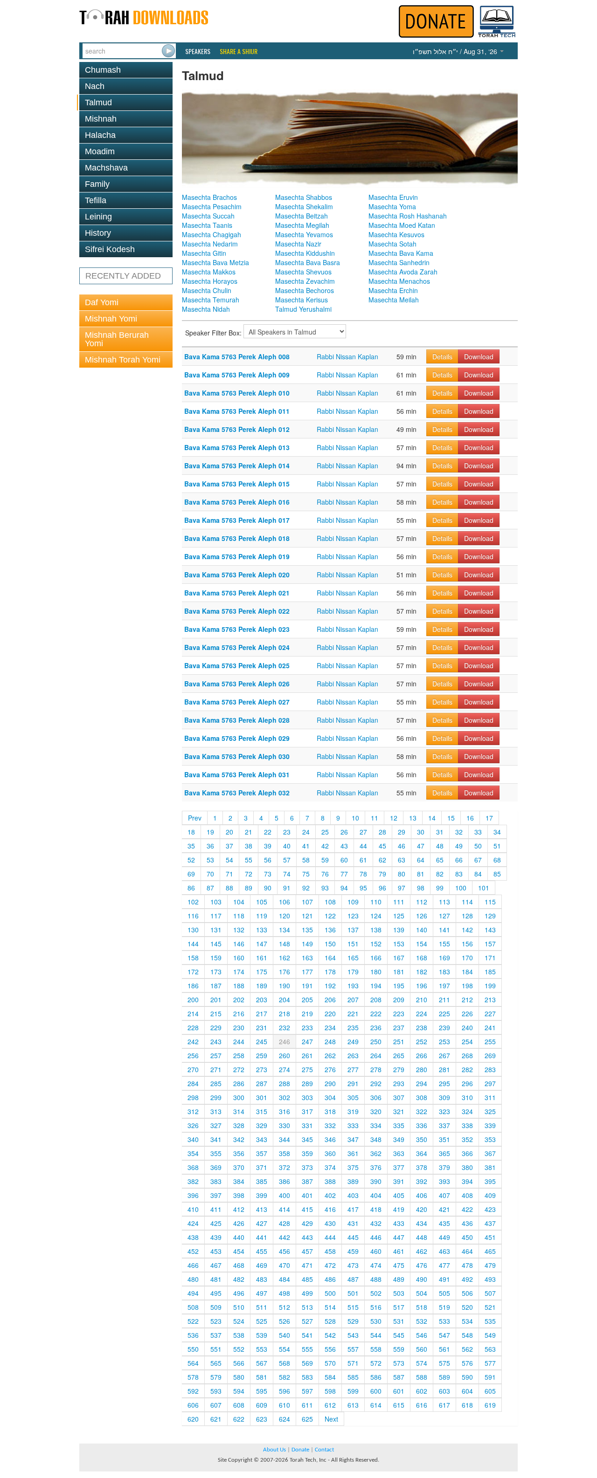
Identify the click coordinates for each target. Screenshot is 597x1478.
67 (478, 859)
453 (216, 1251)
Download (478, 356)
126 (421, 915)
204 (284, 999)
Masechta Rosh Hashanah (407, 215)
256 (193, 1055)
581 (261, 1377)
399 (261, 1195)
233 (307, 1027)
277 (353, 1069)
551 (216, 1349)
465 (490, 1251)
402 (330, 1195)
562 (467, 1349)
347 (353, 1139)
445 (353, 1237)
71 (229, 873)
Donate (300, 1450)
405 (398, 1195)
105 (261, 901)
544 (376, 1335)
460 (376, 1251)
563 (490, 1349)
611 (307, 1405)
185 (490, 971)
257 (216, 1055)
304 (330, 1097)
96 (382, 887)
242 (193, 1041)
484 (284, 1279)
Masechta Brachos (209, 197)
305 (353, 1097)
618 (467, 1405)
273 (261, 1069)
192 (330, 985)
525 (261, 1321)
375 (353, 1167)
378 (421, 1167)
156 (467, 943)
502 (376, 1293)
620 (193, 1418)
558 (376, 1349)
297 (490, 1083)
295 (444, 1083)
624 (284, 1418)
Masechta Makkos (209, 271)
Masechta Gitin (204, 253)
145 (216, 943)
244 (238, 1041)
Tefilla (95, 200)
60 (344, 859)
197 (444, 985)
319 (353, 1111)
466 (193, 1265)
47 (420, 845)
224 (421, 1013)
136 (330, 929)
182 (421, 971)
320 (376, 1111)
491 (444, 1279)
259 (261, 1055)
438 (193, 1237)
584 (330, 1377)
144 (193, 943)
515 (353, 1307)
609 (261, 1405)
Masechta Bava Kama (400, 253)
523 (216, 1321)
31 (440, 831)
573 (398, 1363)
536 (193, 1335)
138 (376, 929)
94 (344, 887)
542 (330, 1335)
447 (398, 1237)
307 (398, 1097)
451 (490, 1237)
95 (363, 887)
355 (216, 1153)
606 (193, 1405)
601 (398, 1391)
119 (261, 915)
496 (238, 1293)
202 (238, 999)
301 (261, 1097)
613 (353, 1405)
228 (193, 1027)
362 (376, 1153)
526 (284, 1321)
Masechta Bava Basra (307, 262)
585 (353, 1377)
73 (267, 873)
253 (444, 1041)
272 (238, 1069)
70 (210, 873)
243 (216, 1041)
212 (467, 999)
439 (216, 1237)
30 (420, 831)
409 (490, 1195)
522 (193, 1321)
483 (261, 1279)
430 (330, 1223)
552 (238, 1349)
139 (398, 929)
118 (238, 915)
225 (444, 1013)
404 (376, 1195)
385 (261, 1181)
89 (248, 887)
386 (284, 1181)
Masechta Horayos (209, 281)
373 (307, 1167)
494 (193, 1293)
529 (353, 1321)
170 (467, 957)
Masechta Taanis (207, 225)
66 (459, 859)
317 (307, 1111)
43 (344, 845)
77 (344, 873)
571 (353, 1363)
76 (325, 873)
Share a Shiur (238, 51)
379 (444, 1167)
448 (421, 1237)
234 (330, 1027)
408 (467, 1195)
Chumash (103, 70)
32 (459, 831)
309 (444, 1097)
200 (193, 999)
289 (307, 1083)
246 (284, 1041)
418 (376, 1209)
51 (497, 845)
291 (353, 1083)
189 (261, 985)
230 (238, 1027)
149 (307, 943)
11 (374, 817)
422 (467, 1209)
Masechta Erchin (393, 290)
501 (353, 1293)
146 (238, 943)
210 (421, 999)
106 (284, 901)
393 (444, 1181)
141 (444, 929)
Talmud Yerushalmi (303, 309)
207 (353, 999)
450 (467, 1237)
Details (442, 356)
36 (210, 845)
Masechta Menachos (399, 281)
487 (353, 1279)
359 (307, 1153)
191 (307, 985)
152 (376, 943)
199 (490, 985)
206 (330, 999)
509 (216, 1307)
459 (353, 1251)
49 (459, 845)
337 (444, 1125)
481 (216, 1279)
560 (421, 1349)
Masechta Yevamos (304, 234)
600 (376, 1391)
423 (490, 1209)
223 (398, 1013)
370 (238, 1167)
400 (284, 1195)
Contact (324, 1450)
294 (421, 1083)
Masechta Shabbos (303, 197)
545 (398, 1335)
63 (401, 859)
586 (376, 1377)
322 (421, 1111)
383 (216, 1181)
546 (421, 1335)
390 (376, 1181)
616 (421, 1405)
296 (467, 1083)
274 (284, 1069)
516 (376, 1307)
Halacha (100, 135)
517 (398, 1307)
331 (307, 1125)
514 (330, 1307)
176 (284, 971)
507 (490, 1293)
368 (193, 1167)
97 (401, 887)
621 (216, 1418)
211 (444, 999)
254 (467, 1041)
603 (444, 1391)
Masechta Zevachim (305, 281)
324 (467, 1111)
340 (193, 1139)
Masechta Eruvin (393, 197)
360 (330, 1153)
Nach (94, 86)
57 (287, 859)
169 (444, 957)
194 (376, 985)
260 (284, 1055)
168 (421, 957)
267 (444, 1055)
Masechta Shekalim (304, 206)
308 (421, 1097)
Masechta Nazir (298, 243)
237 (398, 1027)
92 (306, 887)
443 (307, 1237)
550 (193, 1349)
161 (261, 957)
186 (193, 985)
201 (216, 999)
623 (261, 1418)
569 (307, 1363)
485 (307, 1279)
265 (398, 1055)
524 (238, 1321)
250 (376, 1041)
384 (238, 1181)
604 (467, 1391)
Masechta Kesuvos (396, 234)
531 (398, 1321)
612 (330, 1405)
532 (421, 1321)
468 (238, 1265)
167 (398, 957)
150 (330, 943)
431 (353, 1223)
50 (478, 845)
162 (284, 957)
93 (325, 887)
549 (490, 1335)
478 (467, 1265)
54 (229, 859)
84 (478, 873)
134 (284, 929)
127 (444, 915)
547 (444, 1335)
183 (444, 971)
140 (421, 929)
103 (216, 901)
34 (497, 831)
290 (330, 1083)
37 (229, 845)
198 (467, 985)
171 (490, 957)
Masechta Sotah (392, 243)
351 (444, 1139)
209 (398, 999)
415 (307, 1209)
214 (193, 1013)
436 (467, 1223)
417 (353, 1209)
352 (467, 1139)
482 (238, 1279)
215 (216, 1013)
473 (353, 1265)
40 (287, 845)
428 (284, 1223)
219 (307, 1013)
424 (193, 1223)
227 (490, 1013)
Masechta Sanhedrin (399, 262)
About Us (274, 1450)
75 (306, 873)
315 (261, 1111)
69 (191, 873)
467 (216, 1265)
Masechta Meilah (393, 299)
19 (210, 831)
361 (353, 1153)
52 (191, 859)
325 (490, 1111)
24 (306, 831)
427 (261, 1223)
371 (261, 1167)
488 (376, 1279)
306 (376, 1097)
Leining (98, 216)
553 (261, 1349)
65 (440, 859)
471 (307, 1265)
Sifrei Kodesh (110, 249)
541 (307, 1335)
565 (216, 1363)
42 (325, 845)
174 (238, 971)
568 (284, 1363)
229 (216, 1027)
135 (307, 929)
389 (353, 1181)
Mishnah (101, 118)
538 (238, 1335)
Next (331, 1418)
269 (490, 1055)
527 (307, 1321)
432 (376, 1223)
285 (216, 1083)
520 (467, 1307)
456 (284, 1251)
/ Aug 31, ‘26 (456, 51)
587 (398, 1377)
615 (398, 1405)
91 (287, 887)
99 (440, 887)
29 (401, 831)
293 (398, 1083)
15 (451, 817)
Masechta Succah (208, 215)
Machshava (106, 167)
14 (432, 817)
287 (261, 1083)
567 (261, 1363)
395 (490, 1181)
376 (376, 1167)
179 (353, 971)
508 (193, 1307)
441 (261, 1237)
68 (497, 859)
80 (401, 873)
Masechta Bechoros (304, 290)
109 (353, 901)
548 (467, 1335)
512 (284, 1307)
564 (193, 1363)
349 (398, 1139)
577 (490, 1363)
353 (490, 1139)
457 (307, 1251)
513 (307, 1307)
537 (216, 1335)
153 (398, 943)
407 (444, 1195)
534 (467, 1321)
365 (444, 1153)
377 (398, 1167)
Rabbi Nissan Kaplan (347, 356)
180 (376, 971)
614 (376, 1405)
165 (353, 957)
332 (330, 1125)
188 (238, 985)
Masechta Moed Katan (401, 225)
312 (193, 1111)
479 (490, 1265)
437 (490, 1223)
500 (330, 1293)
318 (330, 1111)
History (98, 233)
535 (490, 1321)
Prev (194, 817)
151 (353, 943)
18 (191, 831)
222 (376, 1013)
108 (330, 901)
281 (444, 1069)
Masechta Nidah (206, 309)
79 (382, 873)
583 (307, 1377)
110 (376, 901)
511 (261, 1307)
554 (284, 1349)
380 (467, 1167)
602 (421, 1391)
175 (261, 971)
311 (490, 1097)
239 (444, 1027)
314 (238, 1111)
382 (193, 1181)
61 (363, 859)
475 (398, 1265)
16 (470, 817)
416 (330, 1209)
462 (421, 1251)
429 (307, 1223)
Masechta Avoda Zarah (402, 271)
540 (284, 1335)
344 (284, 1139)
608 (238, 1405)
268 (467, 1055)
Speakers (197, 51)
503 (398, 1293)
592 (193, 1391)
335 (398, 1125)
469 (261, 1265)
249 (353, 1041)
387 (307, 1181)
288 (284, 1083)
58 (306, 859)
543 (353, 1335)
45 (382, 845)
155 (444, 943)
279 (398, 1069)
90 (267, 887)
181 (398, 971)
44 (363, 845)
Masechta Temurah (210, 299)
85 (497, 873)
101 (483, 887)
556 (330, 1349)
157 (490, 943)
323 (444, 1111)
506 (467, 1293)
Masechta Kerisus (301, 299)
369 (216, 1167)
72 (248, 873)
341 (216, 1139)
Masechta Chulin (206, 290)
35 (191, 845)
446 (376, 1237)
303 (307, 1097)
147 (261, 943)
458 (330, 1251)
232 (284, 1027)
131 (216, 929)
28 (382, 831)
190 (284, 985)
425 (216, 1223)
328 (238, 1125)
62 (382, 859)
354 (193, 1153)
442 (284, 1237)
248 (330, 1041)
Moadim (100, 151)
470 (284, 1265)
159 (216, 957)
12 (393, 817)
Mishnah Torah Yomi (122, 359)
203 (261, 999)
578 (193, 1377)
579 (216, 1377)
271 (216, 1069)
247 (307, 1041)
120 (284, 915)
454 (238, 1251)
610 (284, 1405)
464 (467, 1251)
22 (267, 831)
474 (376, 1265)
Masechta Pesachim (212, 206)
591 (490, 1377)
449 (444, 1237)
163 (307, 957)
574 (421, 1363)
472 (330, 1265)
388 (330, 1181)
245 (261, 1041)
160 (238, 957)
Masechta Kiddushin (305, 253)
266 (421, 1055)
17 (489, 817)
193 (353, 985)
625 (307, 1418)
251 (398, 1041)
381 (490, 1167)
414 (284, 1209)
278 (376, 1069)
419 (398, 1209)
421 (444, 1209)
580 (238, 1377)
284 (193, 1083)
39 (267, 845)
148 (284, 943)
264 (376, 1055)
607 (216, 1405)
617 (444, 1405)
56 (267, 859)
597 (307, 1391)
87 (210, 887)
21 (248, 831)
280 (421, 1069)
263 (353, 1055)
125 (398, 915)
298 (193, 1097)
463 (444, 1251)
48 (440, 845)
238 (421, 1027)
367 (490, 1153)
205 (307, 999)
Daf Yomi (101, 302)
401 (307, 1195)
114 (467, 901)
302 (284, 1097)
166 (376, 957)
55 (248, 859)
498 (284, 1293)
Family (97, 184)
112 (421, 901)
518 (421, 1307)
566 (238, 1363)
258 (238, 1055)
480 (193, 1279)
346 (330, 1139)
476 (421, 1265)
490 (421, 1279)
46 (401, 845)
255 (490, 1041)
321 (398, 1111)
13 (413, 817)
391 (398, 1181)
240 (467, 1027)
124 (376, 915)
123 (353, 915)
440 (238, 1237)
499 (307, 1293)
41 (306, 845)
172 (193, 971)
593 (216, 1391)
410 (193, 1209)
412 (238, 1209)
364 (421, 1153)
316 (284, 1111)
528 (330, 1321)
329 (261, 1125)
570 (330, 1363)
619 (490, 1405)
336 (421, 1125)
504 (421, 1293)
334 (376, 1125)
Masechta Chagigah (211, 234)
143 (490, 929)
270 (193, 1069)
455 (261, 1251)
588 (421, 1377)
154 (421, 943)
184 (467, 971)
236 (376, 1027)
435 (444, 1223)
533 (444, 1321)
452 (193, 1251)
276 (330, 1069)
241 (490, 1027)
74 (287, 873)
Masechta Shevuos (303, 271)
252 (421, 1041)
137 (353, 929)
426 (238, 1223)
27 (363, 831)
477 (444, 1265)
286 (238, 1083)
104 (238, 901)
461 (398, 1251)
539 (261, 1335)
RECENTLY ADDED (123, 276)
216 (238, 1013)
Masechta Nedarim (210, 243)
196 (421, 985)
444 (330, 1237)
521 (490, 1307)
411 (216, 1209)
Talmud (98, 102)
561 (444, 1349)
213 (490, 999)
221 (353, 1013)
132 (238, 929)
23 (287, 831)
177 (307, 971)
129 (490, 915)
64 (420, 859)
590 (467, 1377)
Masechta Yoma (392, 206)
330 (284, 1125)
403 (353, 1195)
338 (467, 1125)
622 (238, 1418)
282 (467, 1069)
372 (284, 1167)
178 (330, 971)
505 (444, 1293)
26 (344, 831)
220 (330, 1013)
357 (261, 1153)
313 (216, 1111)
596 (284, 1391)
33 (478, 831)
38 (248, 845)
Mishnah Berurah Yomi (117, 339)
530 (376, 1321)
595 (261, 1391)
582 (284, 1377)
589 (444, 1377)
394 (467, 1181)
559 (398, 1349)
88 (229, 887)
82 (440, 873)
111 (398, 901)
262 (330, 1055)
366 (467, 1153)
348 (376, 1139)
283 (490, 1069)
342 (238, 1139)
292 (376, 1083)
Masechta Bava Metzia (215, 262)
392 (421, 1181)
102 (193, 901)
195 (398, 985)
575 (444, 1363)
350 (421, 1139)
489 (398, 1279)
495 (216, 1293)
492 (467, 1279)
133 (261, 929)
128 (467, 915)
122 (330, 915)
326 (193, 1125)
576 (467, 1363)
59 (325, 859)
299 (216, 1097)
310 (467, 1097)
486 (330, 1279)
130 (193, 929)
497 (261, 1293)
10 (355, 817)
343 (261, 1139)
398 (238, 1195)
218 (284, 1013)
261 (307, 1055)
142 (467, 929)
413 (261, 1209)
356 (238, 1153)
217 (261, 1013)
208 (376, 999)
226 (467, 1013)
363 (398, 1153)
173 (216, 971)
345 (307, 1139)
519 (444, 1307)
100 (460, 887)
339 (490, 1125)
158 (193, 957)
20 (229, 831)
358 (284, 1153)
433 (398, 1223)
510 (238, 1307)
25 (325, 831)
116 (193, 915)
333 (353, 1125)
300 (238, 1097)
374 (330, 1167)
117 (216, 915)
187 (216, 985)
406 (421, 1195)
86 (191, 887)
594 (238, 1391)
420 (421, 1209)
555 (307, 1349)
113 (444, 901)
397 (216, 1195)
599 (353, 1391)
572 (376, 1363)
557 (353, 1349)
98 (420, 887)
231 (261, 1027)
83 (459, 873)
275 (307, 1069)
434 (421, 1223)
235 (353, 1027)
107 (307, 901)
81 (420, 873)
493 (490, 1279)
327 (216, 1125)
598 (330, 1391)
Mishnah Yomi (111, 318)
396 (193, 1195)
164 (330, 957)
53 (210, 859)
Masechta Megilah (302, 225)
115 (490, 901)
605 (490, 1391)
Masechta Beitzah (301, 215)
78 (363, 873)
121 (307, 915)
